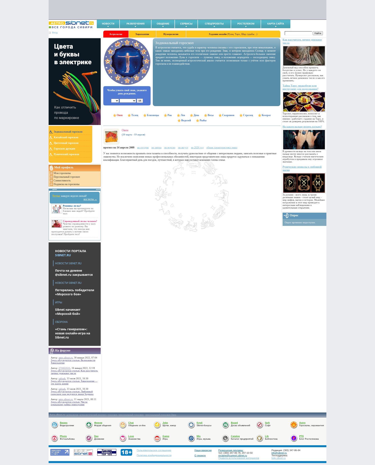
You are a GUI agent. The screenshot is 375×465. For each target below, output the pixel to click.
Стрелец (248, 115)
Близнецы (153, 115)
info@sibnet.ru (279, 453)
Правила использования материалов (238, 458)
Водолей (186, 120)
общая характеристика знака (221, 147)
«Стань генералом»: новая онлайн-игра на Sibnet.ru (72, 333)
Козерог (266, 115)
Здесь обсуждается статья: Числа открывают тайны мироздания (69, 403)
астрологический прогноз (92, 414)
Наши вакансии (203, 450)
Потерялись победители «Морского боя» (74, 292)
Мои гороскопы (62, 173)
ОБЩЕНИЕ (163, 23)
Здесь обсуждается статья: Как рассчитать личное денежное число (74, 372)
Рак (170, 115)
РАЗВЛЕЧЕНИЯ (136, 23)
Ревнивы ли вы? (72, 205)
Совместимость (62, 180)
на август (183, 147)
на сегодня (143, 147)
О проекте (200, 455)
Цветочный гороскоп (66, 143)
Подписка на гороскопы (66, 184)
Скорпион (228, 115)
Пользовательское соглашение (154, 450)
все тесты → (90, 199)
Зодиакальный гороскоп (68, 131)
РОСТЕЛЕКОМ (245, 23)
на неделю (169, 147)
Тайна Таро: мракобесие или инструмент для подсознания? (300, 87)
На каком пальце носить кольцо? (302, 126)
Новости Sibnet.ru (68, 263)
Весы (211, 115)
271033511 (64, 368)
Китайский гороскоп (66, 137)
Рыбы (203, 120)
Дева (196, 115)
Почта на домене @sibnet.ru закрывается (74, 272)
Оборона (61, 322)
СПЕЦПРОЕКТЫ (214, 23)
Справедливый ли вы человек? (80, 221)
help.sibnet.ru (278, 458)
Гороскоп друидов (64, 148)
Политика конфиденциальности (154, 455)
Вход (55, 32)
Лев (183, 115)
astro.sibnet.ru (66, 357)
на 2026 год (197, 147)
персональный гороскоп (130, 414)
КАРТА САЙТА (275, 23)
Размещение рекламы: (230, 450)
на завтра (156, 147)
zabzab (62, 378)
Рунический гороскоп (66, 154)
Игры (58, 302)
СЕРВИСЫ (186, 23)
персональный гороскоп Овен (160, 414)
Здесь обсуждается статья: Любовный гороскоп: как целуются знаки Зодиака (72, 392)
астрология (72, 414)
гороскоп (112, 414)
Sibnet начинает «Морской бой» (68, 311)
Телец (134, 115)
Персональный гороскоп (67, 176)
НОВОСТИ (108, 23)
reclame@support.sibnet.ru (232, 455)
